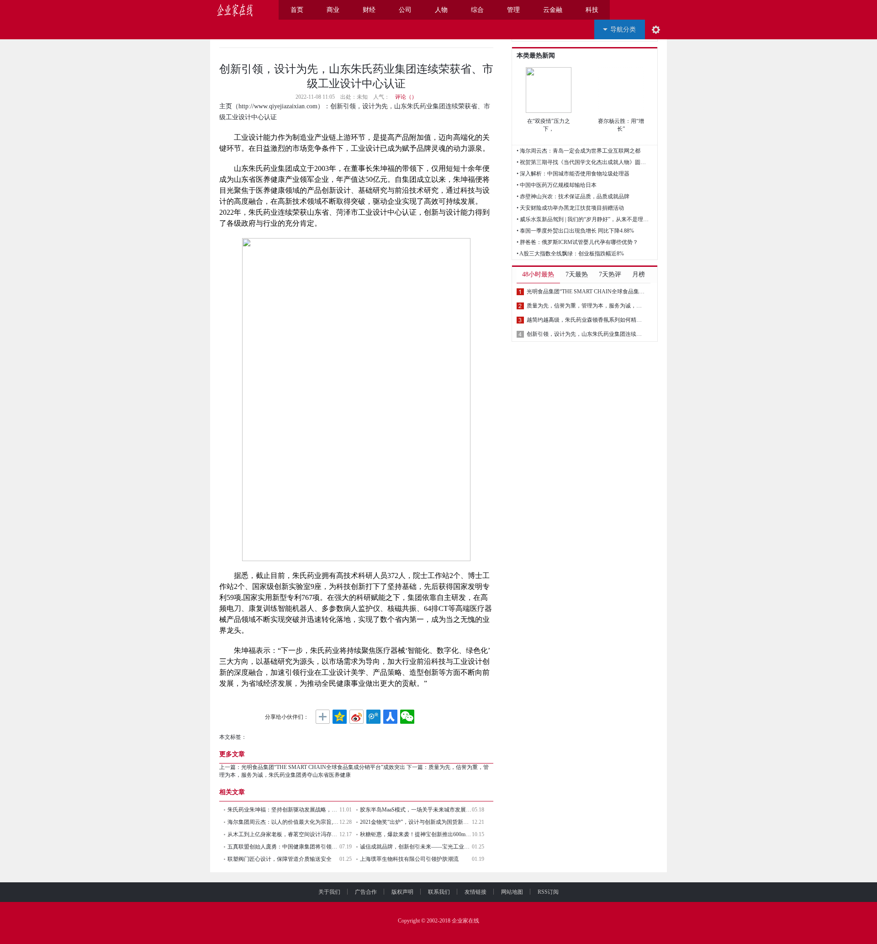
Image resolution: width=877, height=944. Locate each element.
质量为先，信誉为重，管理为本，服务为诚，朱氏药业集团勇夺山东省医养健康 (586, 305)
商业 (333, 9)
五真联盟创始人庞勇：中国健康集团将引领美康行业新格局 (283, 846)
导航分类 (623, 29)
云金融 (552, 9)
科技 (592, 9)
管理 (513, 9)
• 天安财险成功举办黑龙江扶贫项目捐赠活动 (570, 208)
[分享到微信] (407, 717)
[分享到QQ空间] (340, 717)
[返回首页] (266, 10)
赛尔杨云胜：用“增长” (621, 125)
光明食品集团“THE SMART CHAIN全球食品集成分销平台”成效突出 (323, 767)
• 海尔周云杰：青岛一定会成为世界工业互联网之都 (578, 151)
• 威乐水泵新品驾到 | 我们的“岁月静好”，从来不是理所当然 (583, 219)
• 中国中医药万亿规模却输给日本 (557, 185)
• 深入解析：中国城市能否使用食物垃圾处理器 (573, 173)
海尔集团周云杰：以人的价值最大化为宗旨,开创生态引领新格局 (283, 822)
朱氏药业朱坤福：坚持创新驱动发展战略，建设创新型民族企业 (283, 809)
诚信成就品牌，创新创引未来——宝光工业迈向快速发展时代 (416, 846)
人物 (441, 9)
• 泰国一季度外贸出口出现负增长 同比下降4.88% (575, 231)
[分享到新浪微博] (356, 717)
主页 (225, 106)
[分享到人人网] (390, 717)
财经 (369, 9)
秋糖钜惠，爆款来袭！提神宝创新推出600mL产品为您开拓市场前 (416, 834)
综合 (477, 9)
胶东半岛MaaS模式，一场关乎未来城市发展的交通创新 (416, 809)
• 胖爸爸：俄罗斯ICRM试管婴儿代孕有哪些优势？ (577, 242)
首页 (297, 9)
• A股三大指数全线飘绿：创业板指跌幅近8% (570, 253)
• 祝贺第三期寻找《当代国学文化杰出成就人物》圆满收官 (583, 162)
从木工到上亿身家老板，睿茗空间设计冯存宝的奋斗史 (283, 834)
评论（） (406, 97)
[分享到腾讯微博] (373, 717)
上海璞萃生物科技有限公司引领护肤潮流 (409, 859)
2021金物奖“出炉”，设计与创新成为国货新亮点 (416, 822)
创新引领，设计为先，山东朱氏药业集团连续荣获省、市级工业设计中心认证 (586, 334)
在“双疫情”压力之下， (548, 125)
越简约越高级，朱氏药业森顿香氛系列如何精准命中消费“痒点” (586, 320)
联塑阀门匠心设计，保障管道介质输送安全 (279, 859)
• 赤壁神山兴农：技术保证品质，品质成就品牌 (573, 196)
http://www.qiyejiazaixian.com (277, 106)
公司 (405, 9)
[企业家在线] (235, 10)
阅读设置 (656, 29)
